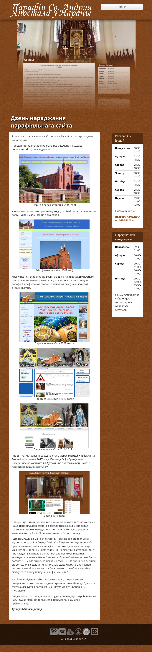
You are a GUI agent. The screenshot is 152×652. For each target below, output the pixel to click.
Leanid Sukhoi (72, 639)
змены (131, 211)
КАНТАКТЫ (121, 309)
